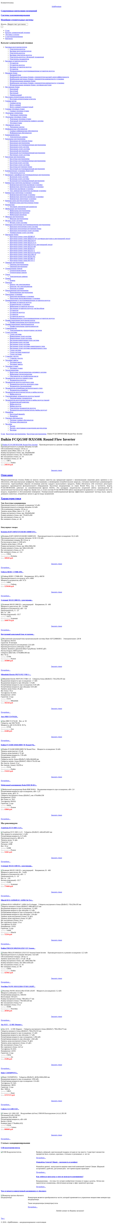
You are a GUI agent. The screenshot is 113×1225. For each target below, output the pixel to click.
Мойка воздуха (15, 394)
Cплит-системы (16, 334)
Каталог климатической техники (17, 32)
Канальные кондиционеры (15, 139)
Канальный (14, 89)
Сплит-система (15, 350)
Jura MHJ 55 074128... (9, 717)
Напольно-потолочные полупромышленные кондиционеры (27, 225)
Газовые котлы (10, 101)
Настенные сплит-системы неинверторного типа (28, 348)
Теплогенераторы (12, 370)
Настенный (14, 93)
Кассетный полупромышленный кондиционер (27, 169)
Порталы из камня (17, 288)
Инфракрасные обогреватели (16, 129)
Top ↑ (3, 1218)
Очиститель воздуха (17, 53)
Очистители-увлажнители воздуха (23, 408)
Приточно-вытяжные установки (22, 296)
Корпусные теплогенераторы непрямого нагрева (28, 372)
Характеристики (11, 498)
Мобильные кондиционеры (15, 209)
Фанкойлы (9, 412)
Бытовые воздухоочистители (16, 47)
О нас (7, 30)
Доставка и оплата (12, 34)
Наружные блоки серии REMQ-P (22, 236)
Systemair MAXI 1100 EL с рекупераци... (17, 866)
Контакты (9, 38)
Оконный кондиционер (18, 266)
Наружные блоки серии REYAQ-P (23, 240)
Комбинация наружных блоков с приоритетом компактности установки (37, 79)
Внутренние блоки (12, 87)
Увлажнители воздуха (18, 380)
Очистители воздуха (17, 49)
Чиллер (12, 426)
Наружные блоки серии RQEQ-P (22, 248)
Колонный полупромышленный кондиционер (27, 181)
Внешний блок (15, 75)
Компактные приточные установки (18, 193)
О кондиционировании (14, 36)
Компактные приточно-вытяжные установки (22, 183)
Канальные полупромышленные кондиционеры (28, 145)
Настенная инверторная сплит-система (24, 340)
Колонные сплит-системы (19, 179)
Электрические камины (19, 137)
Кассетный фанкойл (17, 414)
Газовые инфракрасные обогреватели (24, 131)
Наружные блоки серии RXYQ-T (22, 250)
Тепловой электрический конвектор (23, 207)
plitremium (56, 6)
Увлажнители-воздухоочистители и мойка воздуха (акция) (27, 400)
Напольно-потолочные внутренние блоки (25, 229)
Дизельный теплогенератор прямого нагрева (26, 121)
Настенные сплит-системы (20, 155)
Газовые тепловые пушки (15, 109)
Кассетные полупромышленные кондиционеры (28, 161)
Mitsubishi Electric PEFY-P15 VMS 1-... (16, 674)
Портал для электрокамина (20, 284)
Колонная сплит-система (19, 177)
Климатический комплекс (19, 402)
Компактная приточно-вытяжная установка (26, 185)
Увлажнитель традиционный (20, 386)
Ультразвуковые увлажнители (21, 398)
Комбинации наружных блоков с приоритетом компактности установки (37, 83)
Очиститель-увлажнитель (19, 59)
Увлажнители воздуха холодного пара (19, 382)
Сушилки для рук (12, 356)
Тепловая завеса (16, 362)
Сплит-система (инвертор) (20, 352)
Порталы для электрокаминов (21, 286)
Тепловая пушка (16, 123)
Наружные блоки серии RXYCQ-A (23, 242)
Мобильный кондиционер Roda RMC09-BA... (19, 785)
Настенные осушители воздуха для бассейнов (27, 308)
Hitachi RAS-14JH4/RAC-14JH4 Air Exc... (17, 900)
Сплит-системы (11, 332)
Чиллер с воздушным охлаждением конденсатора (28, 428)
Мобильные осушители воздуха (22, 306)
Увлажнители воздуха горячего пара (19, 378)
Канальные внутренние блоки (21, 141)
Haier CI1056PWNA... (9, 1073)
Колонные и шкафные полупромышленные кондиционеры (27, 175)
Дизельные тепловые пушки (16, 117)
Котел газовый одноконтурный (21, 107)
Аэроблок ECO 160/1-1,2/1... (12, 828)
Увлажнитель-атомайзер (19, 390)
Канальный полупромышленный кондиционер (27, 153)
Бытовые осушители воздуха (16, 61)
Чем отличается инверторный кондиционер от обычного (23, 1191)
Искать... (4, 24)
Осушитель (14, 69)
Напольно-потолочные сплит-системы (24, 231)
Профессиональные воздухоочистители (20, 320)
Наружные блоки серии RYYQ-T (22, 260)
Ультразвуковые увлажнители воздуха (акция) (22, 396)
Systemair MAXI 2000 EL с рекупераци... (17, 600)
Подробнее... (5, 568)
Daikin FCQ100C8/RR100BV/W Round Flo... (18, 745)
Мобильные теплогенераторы (21, 374)
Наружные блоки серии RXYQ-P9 (23, 246)
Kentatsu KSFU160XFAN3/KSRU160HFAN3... (19, 532)
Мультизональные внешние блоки (22, 81)
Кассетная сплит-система (19, 163)
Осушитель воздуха (17, 316)
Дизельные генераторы (14, 113)
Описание (7, 475)
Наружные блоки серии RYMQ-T (22, 258)
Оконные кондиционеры (14, 262)
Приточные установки (13, 294)
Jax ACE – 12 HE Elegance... (12, 1025)
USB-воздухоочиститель (10, 1148)
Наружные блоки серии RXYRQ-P (23, 254)
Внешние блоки (11, 73)
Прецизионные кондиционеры (16, 290)
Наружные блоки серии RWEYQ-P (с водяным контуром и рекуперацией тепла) (40, 238)
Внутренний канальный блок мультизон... (17, 634)
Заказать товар (56, 470)
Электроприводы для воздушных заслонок (26, 330)
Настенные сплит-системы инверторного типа (27, 346)
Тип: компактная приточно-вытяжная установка (28, 191)
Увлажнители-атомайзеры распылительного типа (23, 388)
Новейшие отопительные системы (17, 20)
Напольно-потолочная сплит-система (24, 227)
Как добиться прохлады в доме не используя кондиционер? (59, 1177)
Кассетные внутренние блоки (21, 167)
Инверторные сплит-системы (21, 338)
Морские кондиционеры (14, 217)
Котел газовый (15, 105)
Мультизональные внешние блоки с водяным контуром (30, 85)
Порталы (8, 282)
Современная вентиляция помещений (19, 11)
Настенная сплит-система (19, 342)
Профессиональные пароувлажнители (19, 324)
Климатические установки (20, 304)
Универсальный (16, 95)
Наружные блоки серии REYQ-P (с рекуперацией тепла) (31, 244)
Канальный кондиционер (19, 151)
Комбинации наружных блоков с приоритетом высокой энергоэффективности (39, 77)
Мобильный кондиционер (19, 213)
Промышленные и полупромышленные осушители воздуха (32, 71)
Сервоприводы (11, 328)
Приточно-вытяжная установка (21, 189)
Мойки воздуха (15, 406)
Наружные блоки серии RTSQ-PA (22, 256)
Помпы (8, 278)
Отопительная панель (18, 270)
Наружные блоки (11, 234)
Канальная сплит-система (19, 147)
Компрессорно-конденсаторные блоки (19, 201)
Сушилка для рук (16, 358)
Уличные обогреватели (14, 418)
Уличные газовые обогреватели (21, 420)
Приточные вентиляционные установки (25, 298)
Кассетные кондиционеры (15, 157)
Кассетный (14, 91)
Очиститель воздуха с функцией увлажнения (27, 57)
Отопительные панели (13, 268)
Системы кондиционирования (15, 15)
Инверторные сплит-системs (20, 336)
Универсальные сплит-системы (21, 232)
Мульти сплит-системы (14, 221)
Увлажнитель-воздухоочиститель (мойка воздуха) (28, 410)
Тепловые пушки (11, 366)
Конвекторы (10, 205)
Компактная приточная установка (22, 195)
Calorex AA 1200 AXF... (10, 1109)
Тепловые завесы (11, 360)
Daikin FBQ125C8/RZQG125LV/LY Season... (18, 948)
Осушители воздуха (17, 65)
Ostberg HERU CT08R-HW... (12, 572)
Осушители (14, 63)
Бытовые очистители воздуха (21, 55)
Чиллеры (8, 424)
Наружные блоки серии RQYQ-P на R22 (25, 252)
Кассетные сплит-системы (20, 165)
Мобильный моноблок (18, 215)
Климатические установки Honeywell (19, 171)
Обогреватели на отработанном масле (24, 376)
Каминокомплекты (12, 135)
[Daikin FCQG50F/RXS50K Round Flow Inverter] (19, 445)
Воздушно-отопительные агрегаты (18, 97)
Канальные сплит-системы (20, 149)
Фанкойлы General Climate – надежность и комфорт (57, 1162)
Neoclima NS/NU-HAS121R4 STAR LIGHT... (18, 986)
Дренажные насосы (12, 125)
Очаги (7, 274)
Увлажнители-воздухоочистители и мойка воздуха (24, 392)
